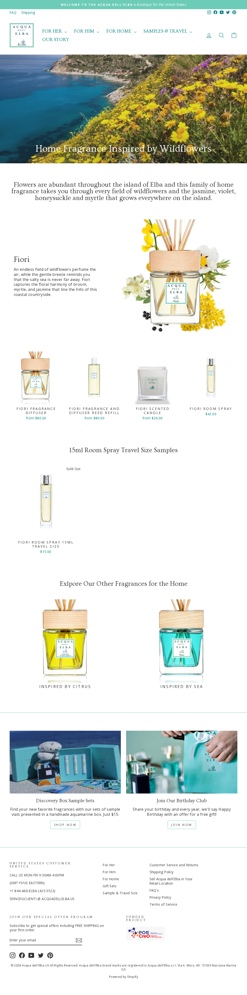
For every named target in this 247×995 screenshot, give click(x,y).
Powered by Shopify (123, 977)
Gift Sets (110, 886)
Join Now (181, 825)
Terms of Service (163, 904)
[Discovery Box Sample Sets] (65, 762)
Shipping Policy (162, 872)
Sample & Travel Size (120, 893)
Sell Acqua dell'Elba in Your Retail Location (171, 881)
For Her (109, 865)
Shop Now (65, 825)
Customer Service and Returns (174, 865)
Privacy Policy (160, 897)
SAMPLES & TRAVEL (166, 31)
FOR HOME (119, 31)
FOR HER (52, 31)
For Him (109, 872)
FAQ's (154, 890)
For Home (111, 879)
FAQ (13, 12)
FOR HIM (85, 31)
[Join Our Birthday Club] (181, 762)
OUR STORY (55, 39)
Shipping (28, 12)
